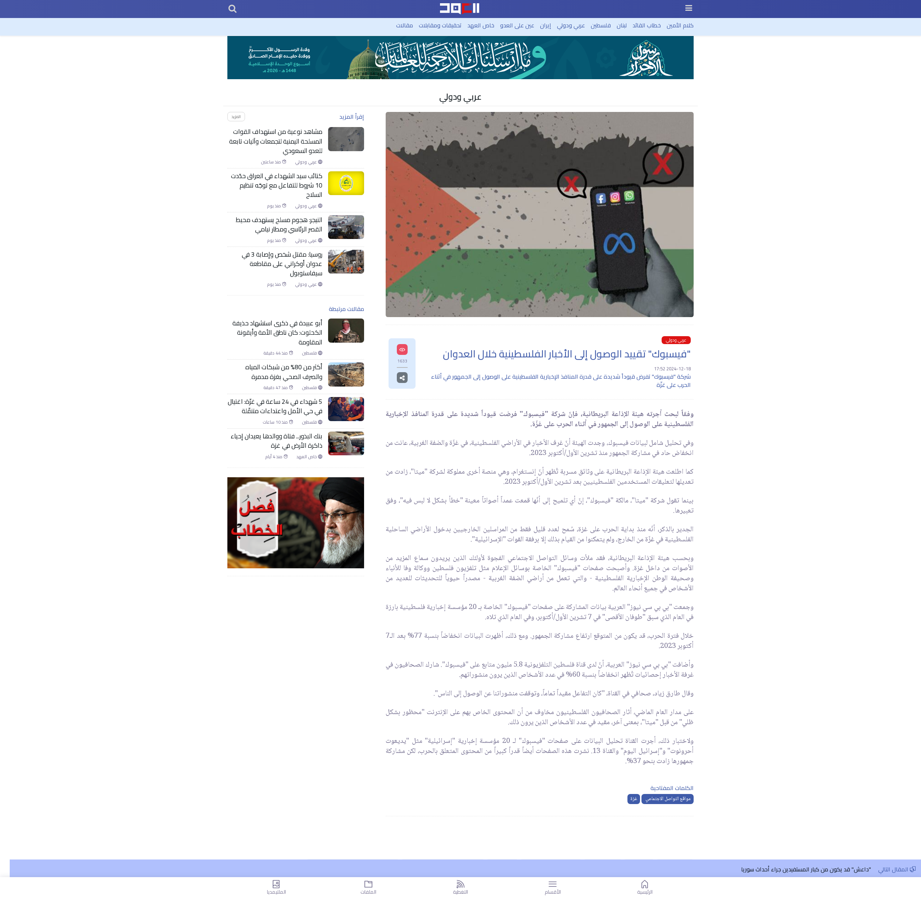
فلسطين (601, 25)
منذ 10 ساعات (276, 422)
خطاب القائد (646, 25)
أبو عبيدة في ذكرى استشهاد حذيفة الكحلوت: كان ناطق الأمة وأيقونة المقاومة (277, 333)
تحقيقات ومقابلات (440, 25)
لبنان (622, 25)
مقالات (404, 25)
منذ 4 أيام (274, 456)
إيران (545, 25)
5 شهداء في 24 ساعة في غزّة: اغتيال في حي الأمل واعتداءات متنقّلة (275, 406)
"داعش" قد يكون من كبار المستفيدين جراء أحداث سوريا (806, 869)
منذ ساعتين (271, 162)
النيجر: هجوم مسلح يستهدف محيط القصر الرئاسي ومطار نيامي (279, 224)
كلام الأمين (680, 25)
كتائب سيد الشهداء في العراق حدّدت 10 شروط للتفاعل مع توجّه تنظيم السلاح (276, 185)
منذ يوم (274, 206)
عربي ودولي (571, 25)
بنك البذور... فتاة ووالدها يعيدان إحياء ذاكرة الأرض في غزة (276, 441)
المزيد (236, 116)
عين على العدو (517, 25)
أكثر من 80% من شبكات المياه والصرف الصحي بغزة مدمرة (283, 372)
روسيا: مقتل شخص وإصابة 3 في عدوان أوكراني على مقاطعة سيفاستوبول (282, 264)
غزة (633, 799)
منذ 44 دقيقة (276, 353)
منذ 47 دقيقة (276, 387)
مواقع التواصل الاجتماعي (667, 799)
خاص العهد (480, 25)
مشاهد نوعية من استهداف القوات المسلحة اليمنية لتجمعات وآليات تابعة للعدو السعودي (275, 141)
